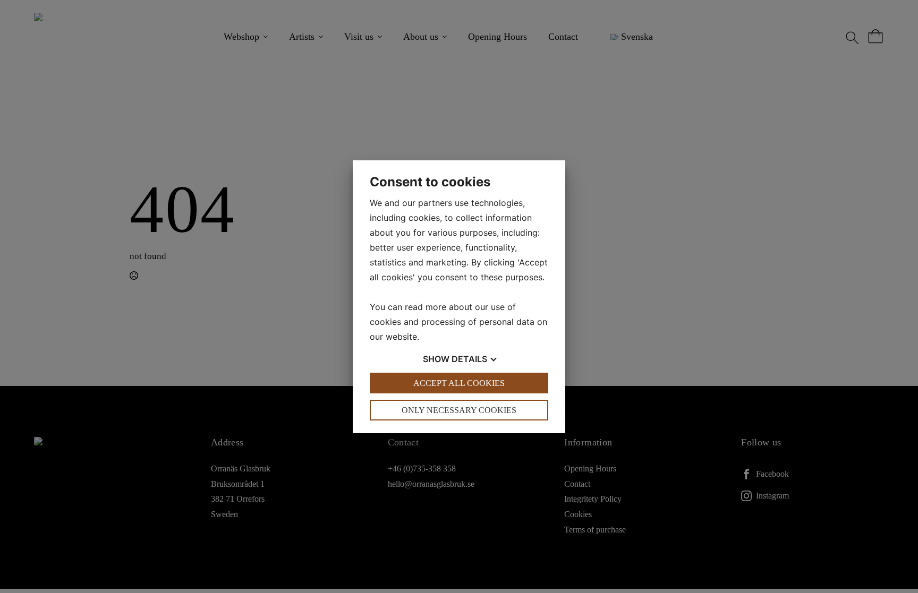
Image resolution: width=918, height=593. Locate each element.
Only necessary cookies (459, 410)
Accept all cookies (459, 383)
